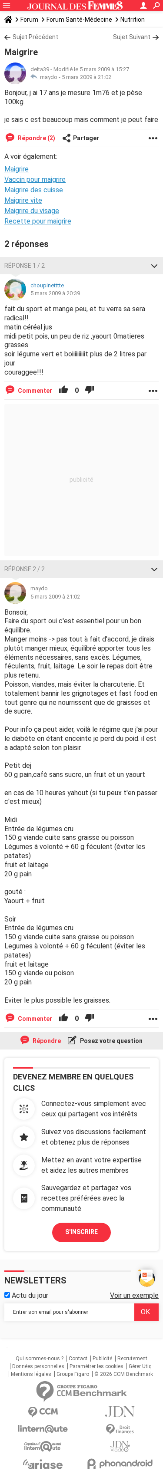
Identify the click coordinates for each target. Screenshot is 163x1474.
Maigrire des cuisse (33, 190)
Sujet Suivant (131, 36)
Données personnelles (38, 1366)
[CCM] (43, 1412)
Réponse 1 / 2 (24, 265)
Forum (29, 19)
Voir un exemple (134, 1295)
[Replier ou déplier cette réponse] (154, 266)
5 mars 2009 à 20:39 (55, 293)
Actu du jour (29, 1295)
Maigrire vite (23, 200)
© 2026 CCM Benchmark (123, 1374)
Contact (78, 1359)
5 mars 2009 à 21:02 (86, 77)
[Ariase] (43, 1464)
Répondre (46, 1040)
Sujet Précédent (35, 36)
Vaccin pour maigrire (35, 179)
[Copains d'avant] (43, 1446)
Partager (86, 138)
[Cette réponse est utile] (63, 390)
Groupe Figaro (73, 1374)
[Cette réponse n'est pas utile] (89, 390)
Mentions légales (31, 1374)
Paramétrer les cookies (96, 1366)
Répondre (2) (36, 138)
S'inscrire (81, 1231)
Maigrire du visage (31, 211)
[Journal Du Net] (120, 1411)
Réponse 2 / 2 (24, 569)
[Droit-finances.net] (120, 1429)
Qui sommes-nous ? (39, 1359)
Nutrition (132, 19)
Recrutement (132, 1359)
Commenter (34, 390)
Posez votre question (111, 1040)
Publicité (102, 1359)
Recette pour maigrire (37, 221)
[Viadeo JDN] (120, 1446)
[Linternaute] (43, 1429)
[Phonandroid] (120, 1463)
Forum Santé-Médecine (79, 19)
